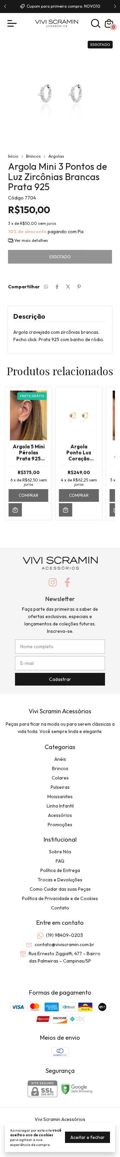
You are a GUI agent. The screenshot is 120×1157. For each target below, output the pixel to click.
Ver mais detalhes (30, 240)
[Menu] (13, 23)
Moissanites (60, 796)
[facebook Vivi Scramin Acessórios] (67, 582)
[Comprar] (15, 510)
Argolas (56, 156)
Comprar (28, 495)
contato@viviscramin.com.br (64, 945)
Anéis (60, 759)
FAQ (60, 861)
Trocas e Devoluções (60, 880)
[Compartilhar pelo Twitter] (68, 286)
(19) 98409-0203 (64, 935)
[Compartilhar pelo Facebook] (57, 286)
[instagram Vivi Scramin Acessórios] (52, 582)
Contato (60, 908)
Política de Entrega (60, 870)
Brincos (33, 156)
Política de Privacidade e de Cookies (60, 898)
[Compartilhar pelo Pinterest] (79, 286)
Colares (60, 778)
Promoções (60, 825)
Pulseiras (60, 787)
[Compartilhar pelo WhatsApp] (46, 286)
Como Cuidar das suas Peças (60, 889)
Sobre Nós (60, 852)
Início (13, 156)
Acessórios (60, 815)
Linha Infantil (60, 806)
